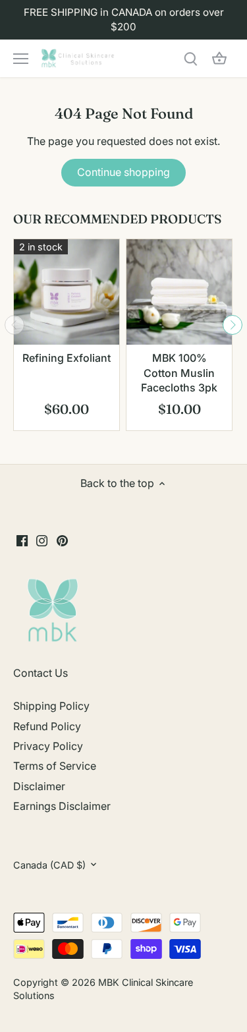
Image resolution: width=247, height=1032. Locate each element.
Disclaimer (39, 786)
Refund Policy (47, 726)
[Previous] (14, 324)
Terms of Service (54, 765)
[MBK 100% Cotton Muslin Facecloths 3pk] (179, 292)
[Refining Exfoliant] (66, 292)
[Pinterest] (62, 539)
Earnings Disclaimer (62, 806)
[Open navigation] (20, 58)
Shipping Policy (51, 705)
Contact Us (40, 672)
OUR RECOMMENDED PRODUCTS (117, 219)
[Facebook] (22, 539)
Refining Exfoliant (66, 357)
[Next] (232, 324)
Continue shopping (123, 172)
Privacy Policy (48, 746)
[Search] (190, 58)
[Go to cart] (219, 58)
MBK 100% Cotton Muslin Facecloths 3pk (179, 372)
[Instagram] (41, 539)
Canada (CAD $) (49, 865)
